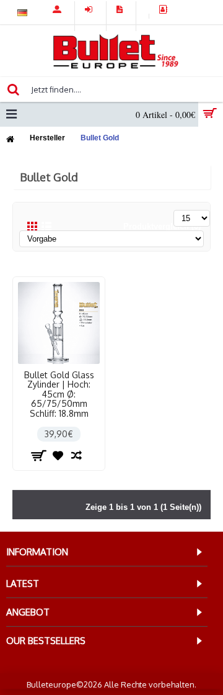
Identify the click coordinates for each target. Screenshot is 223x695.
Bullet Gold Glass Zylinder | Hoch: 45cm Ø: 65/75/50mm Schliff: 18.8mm (59, 394)
